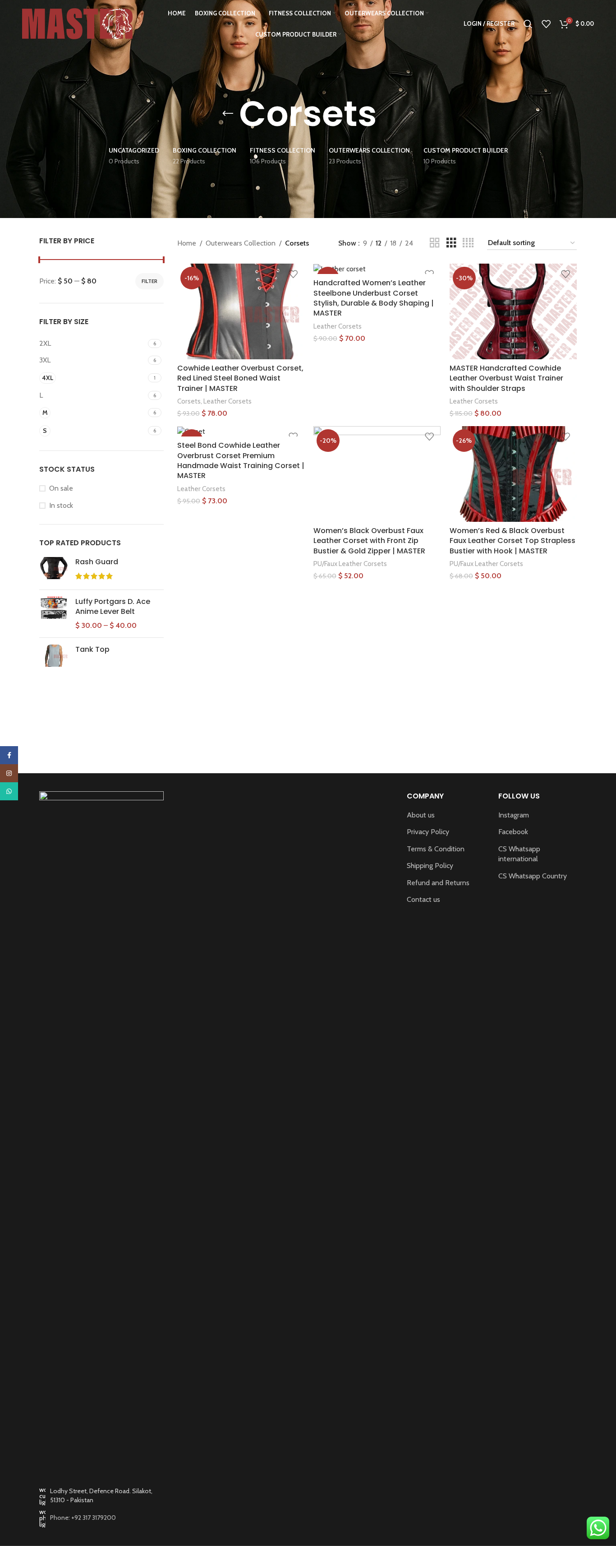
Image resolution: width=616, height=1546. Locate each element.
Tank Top (92, 650)
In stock (61, 505)
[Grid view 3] (451, 243)
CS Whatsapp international (519, 854)
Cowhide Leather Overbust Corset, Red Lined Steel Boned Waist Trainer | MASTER (240, 378)
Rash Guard (96, 562)
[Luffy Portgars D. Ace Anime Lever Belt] (54, 614)
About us (421, 815)
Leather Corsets (227, 401)
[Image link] (101, 1129)
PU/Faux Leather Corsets (350, 563)
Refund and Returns (438, 882)
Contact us (423, 899)
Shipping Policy (430, 865)
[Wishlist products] (546, 24)
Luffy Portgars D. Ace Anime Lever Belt (112, 607)
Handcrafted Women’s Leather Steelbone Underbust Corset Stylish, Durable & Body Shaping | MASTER (373, 298)
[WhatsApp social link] (9, 791)
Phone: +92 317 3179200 (83, 1518)
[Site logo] (77, 23)
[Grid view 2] (435, 243)
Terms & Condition (435, 849)
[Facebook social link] (9, 755)
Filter (149, 281)
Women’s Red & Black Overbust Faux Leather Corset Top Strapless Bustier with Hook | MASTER (512, 540)
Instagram (513, 815)
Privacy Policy (428, 831)
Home (186, 243)
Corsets (189, 401)
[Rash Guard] (54, 570)
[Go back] (227, 114)
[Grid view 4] (468, 243)
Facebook (513, 831)
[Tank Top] (54, 656)
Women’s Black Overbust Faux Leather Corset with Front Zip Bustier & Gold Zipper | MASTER (369, 540)
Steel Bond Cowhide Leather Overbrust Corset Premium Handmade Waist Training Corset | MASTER (240, 460)
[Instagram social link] (9, 773)
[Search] (528, 24)
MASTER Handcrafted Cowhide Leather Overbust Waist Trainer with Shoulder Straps (506, 378)
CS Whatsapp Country (532, 876)
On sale (61, 488)
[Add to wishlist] (293, 274)
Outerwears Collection (241, 243)
